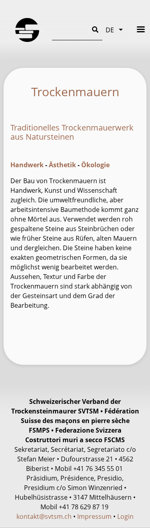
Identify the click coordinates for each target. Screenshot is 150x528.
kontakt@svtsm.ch (44, 516)
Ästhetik (62, 164)
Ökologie (95, 164)
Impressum (94, 516)
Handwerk (27, 164)
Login (125, 516)
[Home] (27, 30)
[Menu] (136, 29)
